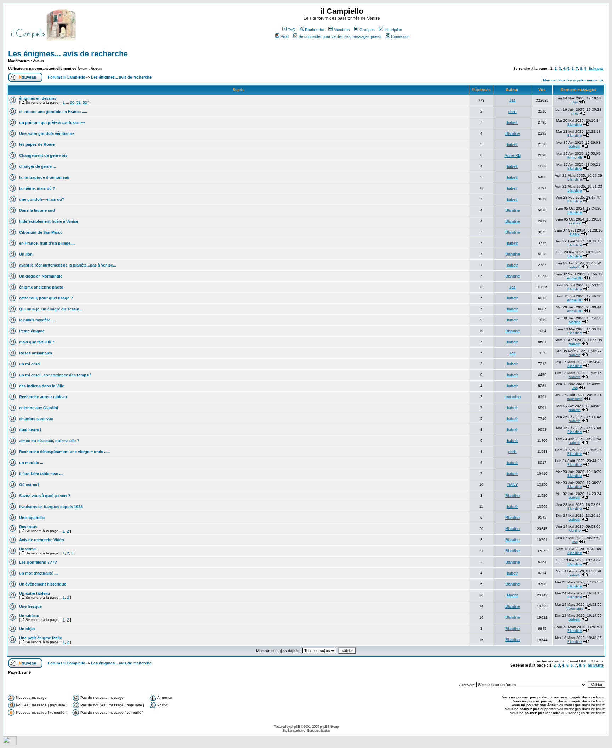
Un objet (27, 629)
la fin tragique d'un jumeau (44, 177)
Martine (575, 322)
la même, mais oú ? (37, 188)
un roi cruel (29, 364)
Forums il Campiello (66, 77)
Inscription (393, 30)
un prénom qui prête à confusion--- (52, 122)
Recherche (314, 30)
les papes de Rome (37, 144)
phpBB (295, 727)
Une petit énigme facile (40, 638)
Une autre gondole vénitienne (46, 133)
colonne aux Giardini (38, 408)
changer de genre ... (37, 166)
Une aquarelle (32, 517)
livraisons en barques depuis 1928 (51, 506)
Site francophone (293, 730)
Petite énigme (32, 331)
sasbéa (575, 223)
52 (85, 102)
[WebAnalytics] (10, 743)
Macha (512, 595)
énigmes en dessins (37, 98)
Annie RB (513, 155)
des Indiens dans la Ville (41, 386)
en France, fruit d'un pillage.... (47, 243)
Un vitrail (27, 549)
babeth (512, 122)
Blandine (574, 124)
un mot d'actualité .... (38, 573)
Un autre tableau (34, 593)
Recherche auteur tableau (43, 397)
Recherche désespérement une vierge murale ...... (64, 452)
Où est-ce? (29, 485)
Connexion (400, 36)
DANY (575, 234)
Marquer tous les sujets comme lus (573, 80)
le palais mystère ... (37, 320)
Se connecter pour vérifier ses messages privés (340, 36)
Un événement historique (42, 584)
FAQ (291, 30)
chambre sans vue (36, 419)
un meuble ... (31, 463)
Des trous (28, 527)
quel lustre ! (30, 430)
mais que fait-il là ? (37, 342)
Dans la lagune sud (37, 210)
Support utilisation (318, 730)
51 (78, 102)
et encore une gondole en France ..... (53, 111)
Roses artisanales (35, 353)
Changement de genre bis (43, 155)
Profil (284, 36)
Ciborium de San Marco (41, 232)
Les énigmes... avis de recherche (68, 53)
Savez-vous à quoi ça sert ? (44, 495)
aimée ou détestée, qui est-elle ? (49, 441)
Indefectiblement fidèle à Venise (48, 221)
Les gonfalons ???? (38, 562)
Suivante (596, 68)
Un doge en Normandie (40, 276)
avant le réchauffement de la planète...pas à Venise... (67, 265)
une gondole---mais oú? (41, 199)
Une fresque (30, 606)
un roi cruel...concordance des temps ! (55, 375)
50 (72, 102)
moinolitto (513, 397)
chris (512, 111)
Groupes (367, 30)
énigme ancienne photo (41, 287)
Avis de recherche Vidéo (41, 540)
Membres (342, 30)
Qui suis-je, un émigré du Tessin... (51, 309)
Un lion (26, 254)
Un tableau (29, 615)
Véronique (574, 608)
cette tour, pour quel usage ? (46, 298)
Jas (512, 100)
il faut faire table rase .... (41, 474)
